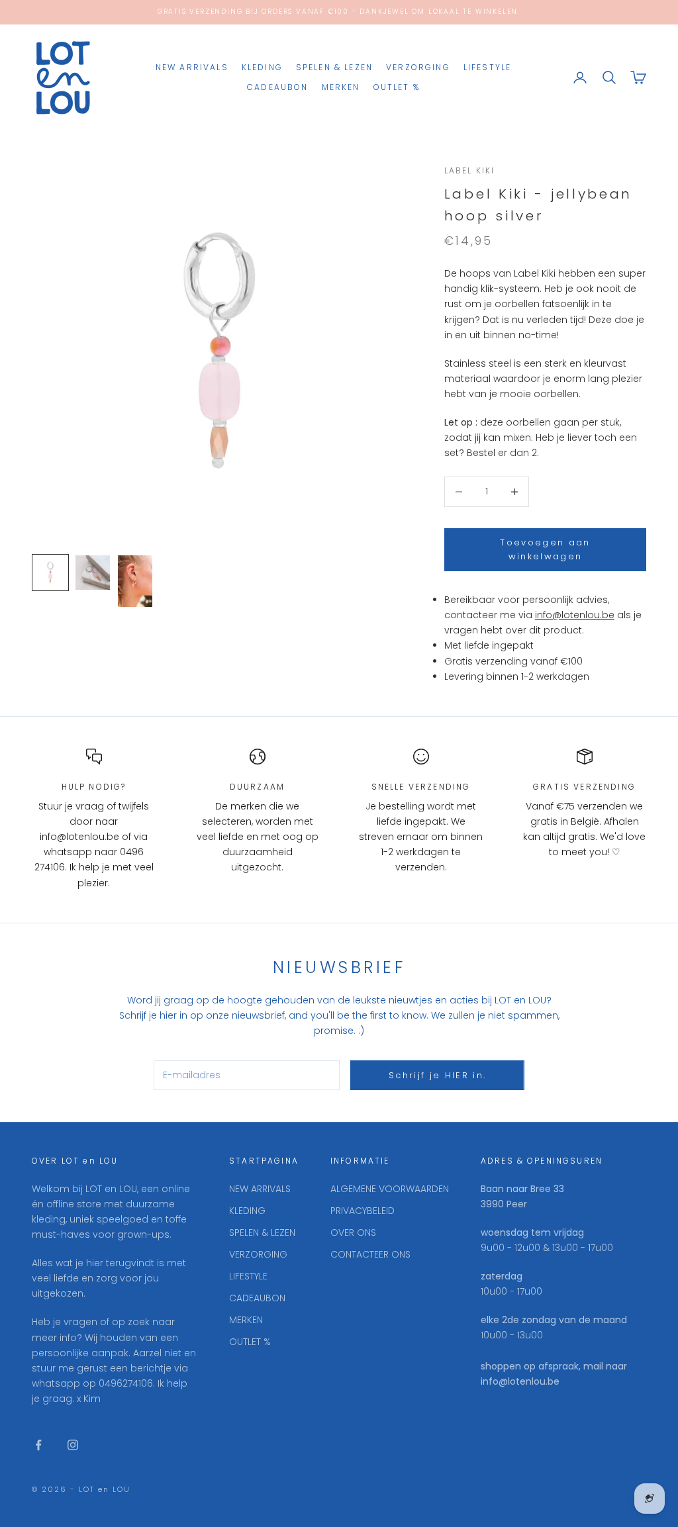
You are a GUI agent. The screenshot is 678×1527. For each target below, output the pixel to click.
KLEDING (262, 67)
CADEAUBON (277, 87)
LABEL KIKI (469, 170)
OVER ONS (353, 1232)
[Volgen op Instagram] (72, 1445)
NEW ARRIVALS (192, 67)
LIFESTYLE (487, 67)
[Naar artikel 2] (92, 572)
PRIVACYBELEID (362, 1210)
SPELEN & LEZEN (334, 67)
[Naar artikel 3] (135, 581)
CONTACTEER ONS (370, 1254)
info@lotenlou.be (574, 615)
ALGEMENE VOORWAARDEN (389, 1188)
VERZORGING (418, 67)
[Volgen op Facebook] (38, 1445)
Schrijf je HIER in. (437, 1075)
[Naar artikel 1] (50, 572)
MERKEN (341, 87)
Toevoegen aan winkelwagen (545, 549)
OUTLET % (396, 87)
